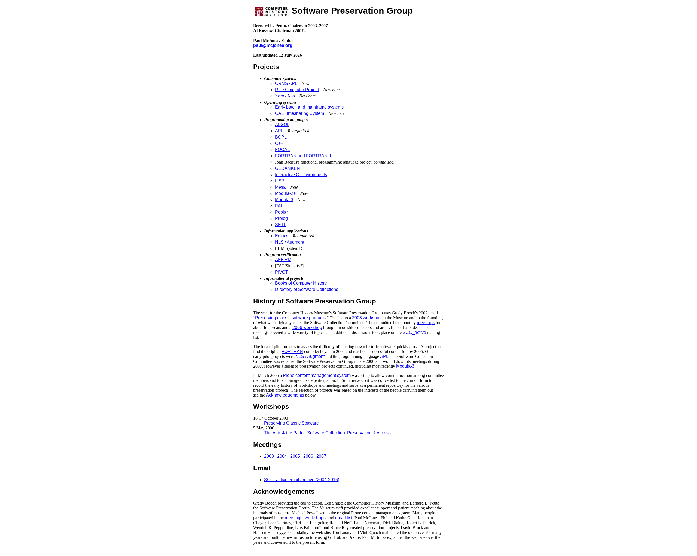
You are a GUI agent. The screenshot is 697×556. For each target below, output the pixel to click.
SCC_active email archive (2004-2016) (301, 479)
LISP (280, 181)
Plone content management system (317, 375)
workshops (315, 517)
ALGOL (282, 124)
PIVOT (281, 272)
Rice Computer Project (297, 89)
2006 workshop (307, 327)
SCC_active (414, 332)
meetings (426, 322)
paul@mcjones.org (272, 45)
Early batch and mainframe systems (309, 107)
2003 (269, 456)
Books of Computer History (301, 283)
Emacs (281, 236)
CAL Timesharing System (299, 113)
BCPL (281, 137)
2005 (295, 456)
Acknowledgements (285, 395)
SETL (280, 224)
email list (343, 517)
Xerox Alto (285, 96)
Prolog (281, 218)
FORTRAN (292, 351)
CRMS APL (286, 83)
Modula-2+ (285, 193)
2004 (282, 456)
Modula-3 (284, 199)
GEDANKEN (287, 168)
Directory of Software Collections (306, 289)
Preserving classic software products (290, 317)
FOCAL (282, 149)
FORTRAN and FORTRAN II (303, 155)
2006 (308, 456)
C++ (279, 143)
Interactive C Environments (301, 174)
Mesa (280, 187)
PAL (279, 206)
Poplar (281, 212)
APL (279, 130)
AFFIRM (283, 259)
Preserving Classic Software (291, 423)
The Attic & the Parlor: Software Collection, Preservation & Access (327, 433)
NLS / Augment (289, 242)
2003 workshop (367, 317)
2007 (321, 456)
